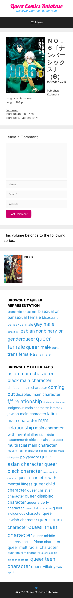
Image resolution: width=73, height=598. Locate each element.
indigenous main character (28, 408)
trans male (42, 354)
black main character (29, 380)
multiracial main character (32, 445)
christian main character (27, 387)
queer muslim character (23, 553)
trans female (19, 354)
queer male (38, 347)
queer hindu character (38, 508)
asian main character (30, 373)
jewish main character (26, 414)
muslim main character (22, 450)
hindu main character (54, 402)
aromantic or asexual (22, 312)
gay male (44, 324)
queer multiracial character (32, 547)
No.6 (28, 257)
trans (55, 348)
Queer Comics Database (36, 6)
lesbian (27, 331)
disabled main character (38, 394)
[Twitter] (36, 588)
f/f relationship (24, 401)
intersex (56, 408)
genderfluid (13, 332)
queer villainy (43, 566)
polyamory (29, 457)
